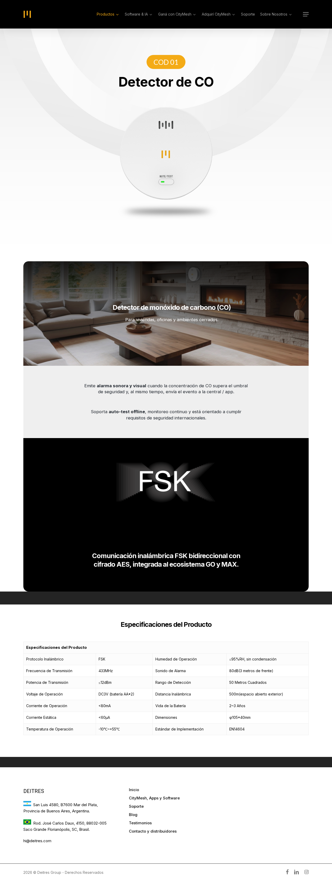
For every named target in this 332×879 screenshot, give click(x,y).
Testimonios (140, 822)
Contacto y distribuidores (153, 831)
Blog (133, 814)
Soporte (136, 806)
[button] (306, 14)
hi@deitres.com (37, 840)
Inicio (134, 789)
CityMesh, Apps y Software (154, 798)
